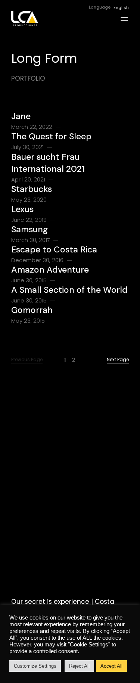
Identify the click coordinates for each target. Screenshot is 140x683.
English (121, 7)
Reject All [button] (79, 666)
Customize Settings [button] (35, 666)
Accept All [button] (111, 666)
